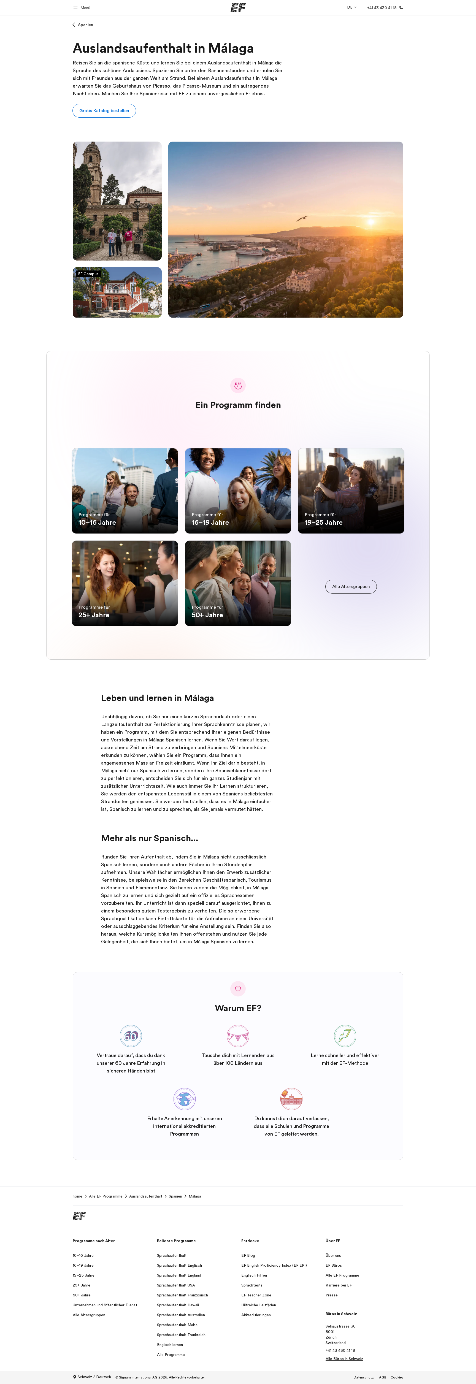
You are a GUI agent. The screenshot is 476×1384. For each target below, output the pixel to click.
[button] (83, 7)
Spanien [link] (175, 1196)
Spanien (85, 25)
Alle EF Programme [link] (106, 1196)
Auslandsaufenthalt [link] (145, 1196)
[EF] (238, 7)
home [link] (77, 1196)
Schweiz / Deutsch (94, 1377)
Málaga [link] (195, 1196)
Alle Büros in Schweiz (344, 1358)
